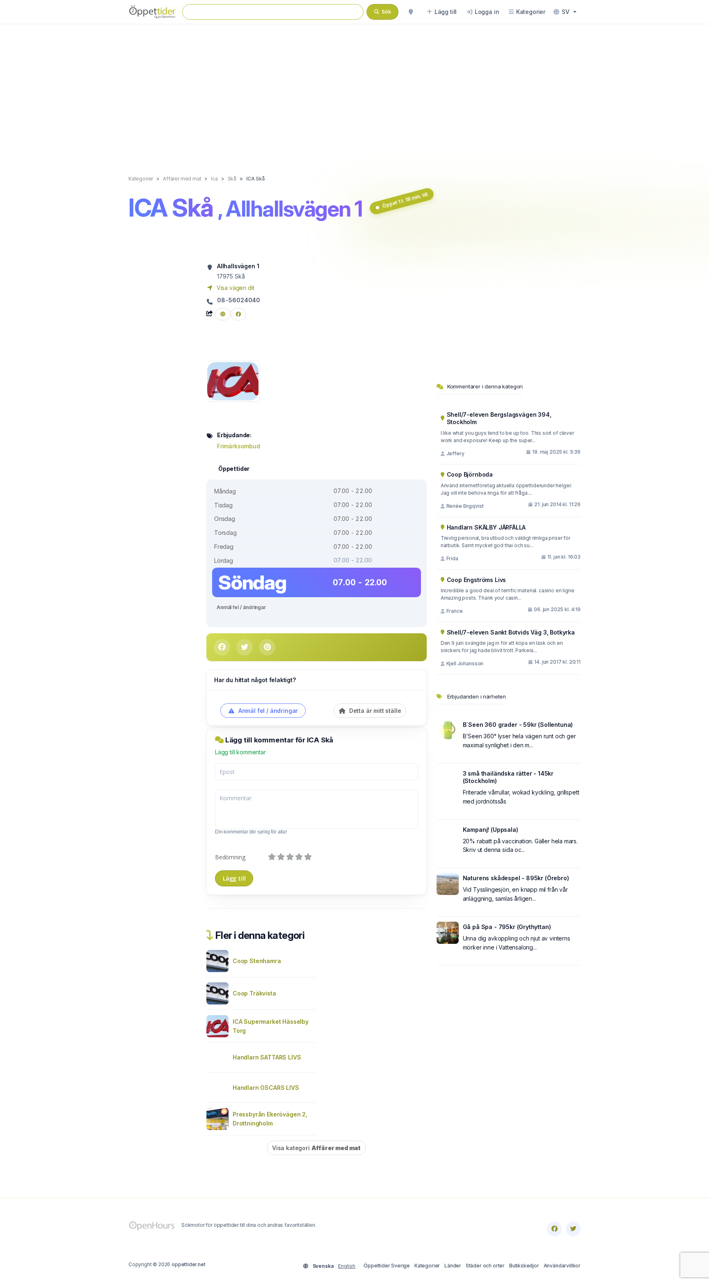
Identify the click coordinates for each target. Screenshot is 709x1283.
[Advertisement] (354, 91)
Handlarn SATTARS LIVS (267, 1057)
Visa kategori (316, 1147)
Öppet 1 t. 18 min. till (404, 200)
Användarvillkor (562, 1265)
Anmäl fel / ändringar (241, 607)
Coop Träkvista (254, 993)
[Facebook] (554, 1228)
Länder (452, 1265)
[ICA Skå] (232, 380)
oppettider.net (189, 1264)
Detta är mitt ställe (374, 710)
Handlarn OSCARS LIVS (266, 1087)
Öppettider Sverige (387, 1265)
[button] (565, 12)
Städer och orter (485, 1265)
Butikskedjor (524, 1265)
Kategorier (427, 1265)
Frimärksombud (238, 446)
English (346, 1266)
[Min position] (411, 12)
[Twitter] (573, 1228)
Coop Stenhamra (257, 960)
